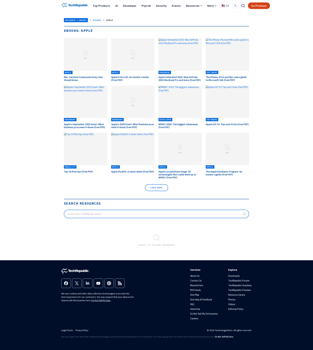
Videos (231, 304)
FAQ (192, 304)
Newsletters (196, 285)
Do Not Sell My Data (100, 300)
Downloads (234, 275)
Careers (194, 318)
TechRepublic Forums (239, 280)
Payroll (146, 5)
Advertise (195, 309)
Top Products (101, 5)
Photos (231, 299)
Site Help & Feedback (201, 299)
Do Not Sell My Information (204, 313)
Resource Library (76, 20)
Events (176, 5)
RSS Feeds (195, 290)
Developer (129, 5)
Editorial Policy (235, 309)
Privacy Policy (81, 330)
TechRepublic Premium (239, 290)
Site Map (194, 294)
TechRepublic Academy (240, 285)
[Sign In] (235, 6)
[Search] (243, 6)
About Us (195, 275)
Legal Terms (67, 330)
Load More (156, 187)
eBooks (97, 20)
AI (116, 5)
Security (161, 5)
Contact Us (196, 280)
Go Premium (259, 5)
